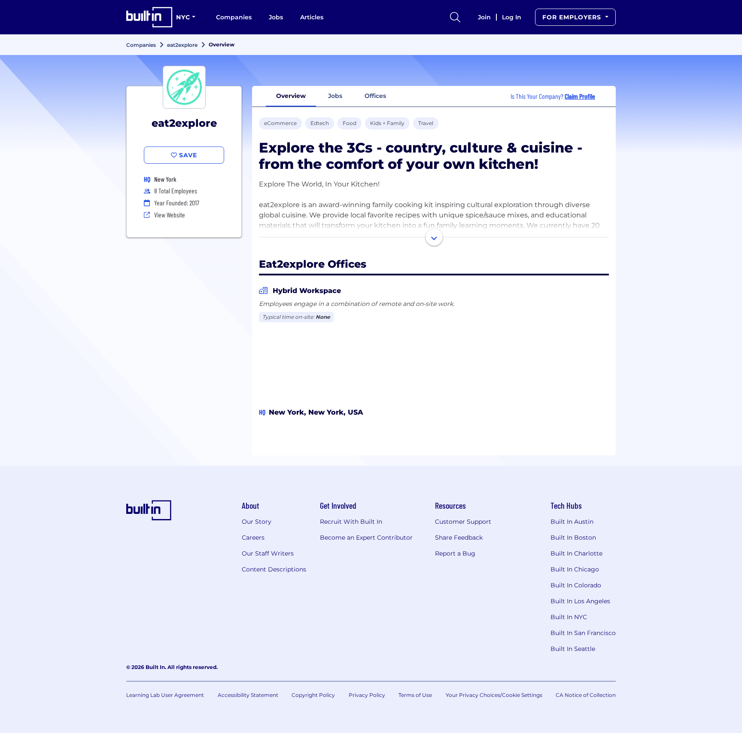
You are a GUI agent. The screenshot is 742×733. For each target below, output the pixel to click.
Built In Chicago (574, 569)
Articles (311, 17)
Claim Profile (580, 96)
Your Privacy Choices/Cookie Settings (494, 695)
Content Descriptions (274, 569)
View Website (169, 215)
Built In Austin (571, 521)
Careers (253, 537)
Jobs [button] (335, 96)
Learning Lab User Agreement (165, 695)
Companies (234, 17)
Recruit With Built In (351, 521)
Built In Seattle (572, 649)
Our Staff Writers (268, 553)
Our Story (256, 521)
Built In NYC (568, 617)
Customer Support (463, 521)
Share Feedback (459, 537)
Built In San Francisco (583, 633)
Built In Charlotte (576, 553)
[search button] (455, 17)
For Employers (572, 17)
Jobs (276, 17)
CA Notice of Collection (586, 695)
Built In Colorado (575, 585)
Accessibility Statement (248, 695)
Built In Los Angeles (580, 601)
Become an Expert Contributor (366, 537)
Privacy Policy (367, 695)
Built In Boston (573, 537)
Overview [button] (291, 96)
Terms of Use (415, 695)
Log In (511, 17)
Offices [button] (375, 96)
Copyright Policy (313, 695)
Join (484, 17)
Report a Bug (455, 553)
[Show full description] (434, 237)
